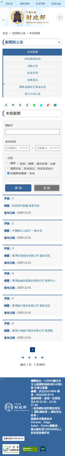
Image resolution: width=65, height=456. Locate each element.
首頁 (5, 33)
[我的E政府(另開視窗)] (42, 449)
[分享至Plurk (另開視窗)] (48, 105)
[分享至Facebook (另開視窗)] (27, 105)
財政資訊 (29, 168)
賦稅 (22, 163)
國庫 (13, 163)
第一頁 (23, 357)
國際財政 (15, 168)
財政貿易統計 (46, 168)
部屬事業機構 (18, 173)
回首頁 (9, 3)
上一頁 (29, 357)
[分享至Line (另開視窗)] (34, 105)
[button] (59, 17)
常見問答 (40, 3)
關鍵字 (9, 125)
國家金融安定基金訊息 (32, 86)
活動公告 (32, 65)
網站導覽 (25, 3)
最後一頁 (42, 357)
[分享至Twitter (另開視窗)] (41, 105)
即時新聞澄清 (33, 58)
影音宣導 (32, 72)
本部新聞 (32, 51)
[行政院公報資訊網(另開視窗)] (10, 449)
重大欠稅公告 (33, 93)
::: (2, 2)
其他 (32, 173)
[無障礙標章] (29, 449)
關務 (31, 163)
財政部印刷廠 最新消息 (26, 205)
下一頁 (36, 357)
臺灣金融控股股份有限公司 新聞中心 (34, 280)
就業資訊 (32, 79)
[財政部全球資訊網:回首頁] (29, 17)
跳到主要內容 (9, 2)
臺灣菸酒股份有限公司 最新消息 (31, 255)
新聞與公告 (19, 33)
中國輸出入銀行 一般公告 (27, 230)
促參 (53, 163)
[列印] (55, 105)
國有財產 (42, 163)
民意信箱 (56, 3)
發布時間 (10, 141)
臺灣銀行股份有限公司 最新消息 (31, 305)
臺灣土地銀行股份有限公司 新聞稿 (32, 330)
